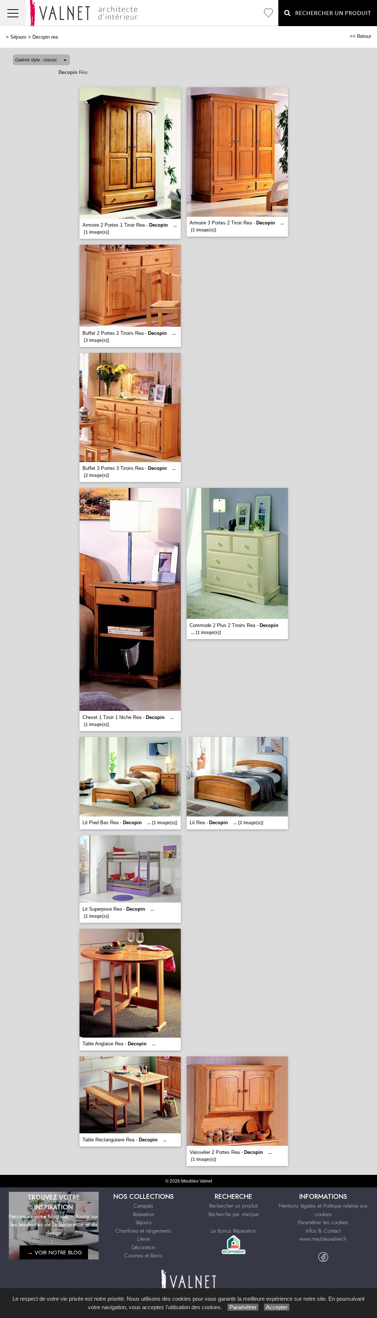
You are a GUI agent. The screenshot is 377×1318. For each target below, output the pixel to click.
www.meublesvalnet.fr (323, 1239)
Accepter (276, 1307)
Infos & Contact (323, 1231)
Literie (143, 1239)
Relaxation (143, 1214)
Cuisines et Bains (143, 1255)
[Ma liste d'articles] (268, 13)
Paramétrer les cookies (323, 1222)
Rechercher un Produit (331, 13)
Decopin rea (45, 37)
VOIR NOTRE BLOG (58, 1252)
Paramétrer (243, 1307)
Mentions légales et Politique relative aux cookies (323, 1210)
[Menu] (13, 13)
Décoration (143, 1247)
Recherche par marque (233, 1214)
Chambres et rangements (143, 1231)
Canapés (143, 1206)
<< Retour (360, 36)
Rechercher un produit (233, 1206)
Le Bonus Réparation (233, 1231)
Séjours (18, 37)
